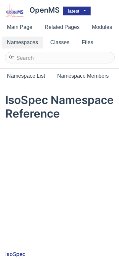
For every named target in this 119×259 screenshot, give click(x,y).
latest (73, 11)
